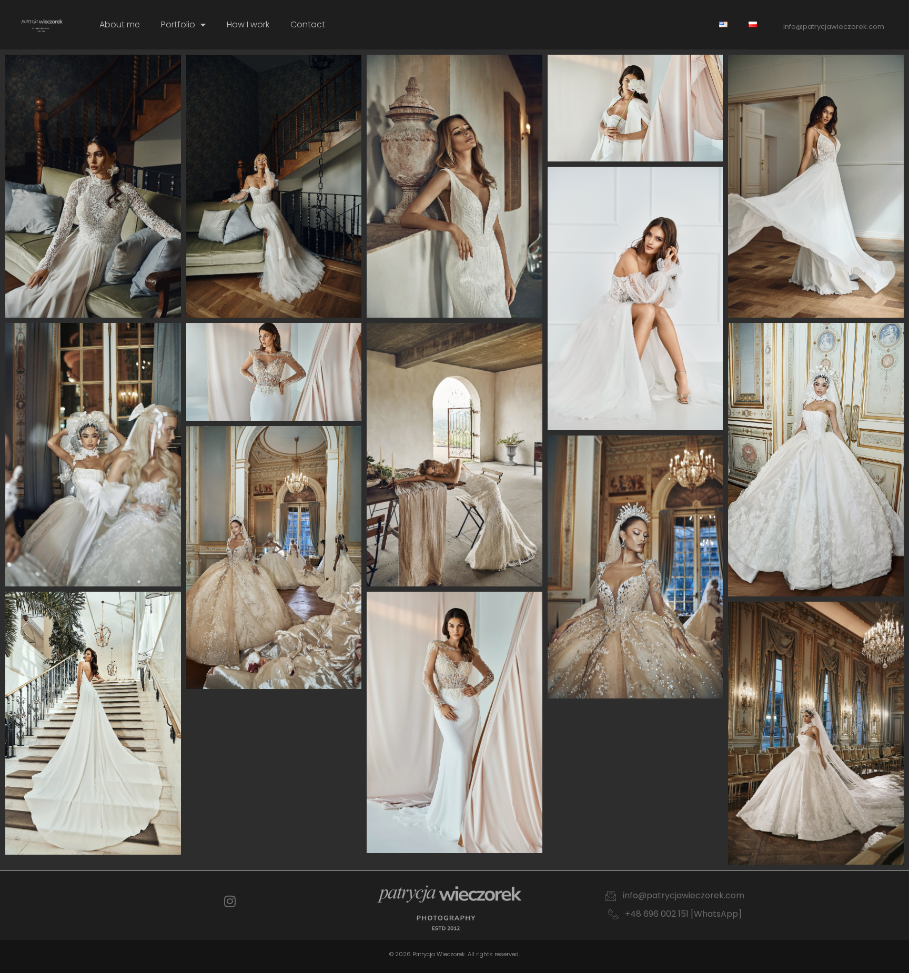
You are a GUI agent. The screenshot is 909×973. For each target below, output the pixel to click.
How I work (248, 24)
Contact (307, 24)
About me (119, 24)
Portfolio (178, 24)
